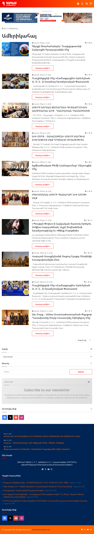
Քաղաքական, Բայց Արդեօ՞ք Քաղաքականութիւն (23, 490)
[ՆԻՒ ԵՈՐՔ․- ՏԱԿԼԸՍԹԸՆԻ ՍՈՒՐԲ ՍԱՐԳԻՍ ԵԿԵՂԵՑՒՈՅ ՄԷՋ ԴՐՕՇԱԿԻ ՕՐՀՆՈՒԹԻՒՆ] (15, 139)
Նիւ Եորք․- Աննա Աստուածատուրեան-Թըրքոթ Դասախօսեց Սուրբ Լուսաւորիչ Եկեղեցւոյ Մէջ (62, 316)
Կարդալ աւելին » (42, 68)
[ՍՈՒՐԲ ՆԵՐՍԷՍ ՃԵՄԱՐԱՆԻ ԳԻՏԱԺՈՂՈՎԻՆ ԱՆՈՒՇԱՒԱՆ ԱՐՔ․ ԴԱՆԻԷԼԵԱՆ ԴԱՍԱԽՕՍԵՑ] (15, 110)
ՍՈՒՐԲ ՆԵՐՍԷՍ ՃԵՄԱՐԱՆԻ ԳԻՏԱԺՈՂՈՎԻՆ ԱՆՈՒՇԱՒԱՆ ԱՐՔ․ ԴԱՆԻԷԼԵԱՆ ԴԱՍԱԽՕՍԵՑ (61, 109)
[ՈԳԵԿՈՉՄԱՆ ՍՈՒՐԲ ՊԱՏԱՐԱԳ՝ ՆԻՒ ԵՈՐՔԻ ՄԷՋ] (15, 197)
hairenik (36, 43)
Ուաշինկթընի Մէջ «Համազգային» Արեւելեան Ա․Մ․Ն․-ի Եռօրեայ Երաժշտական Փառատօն (61, 80)
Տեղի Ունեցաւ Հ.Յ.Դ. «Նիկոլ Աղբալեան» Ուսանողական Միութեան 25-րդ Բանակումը (37, 486)
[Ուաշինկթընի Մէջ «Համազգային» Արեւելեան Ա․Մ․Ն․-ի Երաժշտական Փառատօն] (15, 288)
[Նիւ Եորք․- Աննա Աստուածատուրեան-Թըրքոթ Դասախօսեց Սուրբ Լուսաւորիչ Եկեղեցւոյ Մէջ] (15, 317)
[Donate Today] (47, 18)
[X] (45, 469)
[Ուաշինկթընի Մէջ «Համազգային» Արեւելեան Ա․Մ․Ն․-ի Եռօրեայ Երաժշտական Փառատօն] (15, 81)
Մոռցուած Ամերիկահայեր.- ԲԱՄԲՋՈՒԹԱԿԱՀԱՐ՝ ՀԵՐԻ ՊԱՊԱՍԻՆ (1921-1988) (35, 482)
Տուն (5, 28)
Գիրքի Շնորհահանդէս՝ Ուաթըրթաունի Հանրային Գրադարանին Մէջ (57, 48)
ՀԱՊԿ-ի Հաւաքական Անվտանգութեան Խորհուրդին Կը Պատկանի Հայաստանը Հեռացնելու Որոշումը (45, 501)
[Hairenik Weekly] (9, 4)
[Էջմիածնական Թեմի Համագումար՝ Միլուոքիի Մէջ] (15, 168)
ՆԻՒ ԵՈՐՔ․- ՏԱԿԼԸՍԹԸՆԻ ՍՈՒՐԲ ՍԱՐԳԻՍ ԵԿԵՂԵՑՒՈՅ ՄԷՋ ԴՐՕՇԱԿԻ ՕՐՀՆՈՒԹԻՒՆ (58, 138)
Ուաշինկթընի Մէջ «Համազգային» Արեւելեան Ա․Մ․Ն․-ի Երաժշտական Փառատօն (61, 287)
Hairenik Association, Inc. (41, 530)
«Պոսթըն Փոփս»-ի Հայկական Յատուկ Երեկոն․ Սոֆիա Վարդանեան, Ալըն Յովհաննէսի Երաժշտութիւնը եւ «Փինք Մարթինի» (62, 227)
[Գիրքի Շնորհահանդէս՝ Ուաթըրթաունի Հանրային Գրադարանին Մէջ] (15, 49)
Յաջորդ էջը (82, 340)
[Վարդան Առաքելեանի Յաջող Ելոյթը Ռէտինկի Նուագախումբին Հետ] (15, 259)
